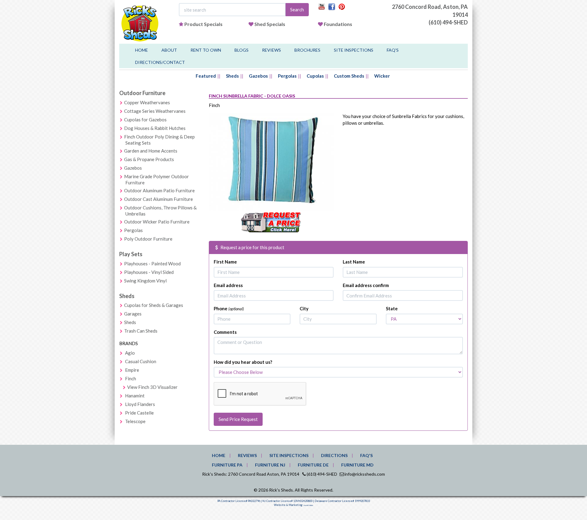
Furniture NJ (270, 464)
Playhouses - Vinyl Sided (149, 272)
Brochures (307, 50)
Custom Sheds (349, 76)
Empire (132, 370)
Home (141, 50)
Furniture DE (313, 464)
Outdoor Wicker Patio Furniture (157, 221)
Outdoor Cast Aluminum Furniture (158, 199)
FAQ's (393, 50)
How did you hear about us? (243, 362)
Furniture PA (227, 464)
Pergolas (287, 76)
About (169, 50)
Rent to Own (205, 50)
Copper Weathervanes (147, 102)
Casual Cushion (140, 361)
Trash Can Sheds (140, 331)
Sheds (232, 76)
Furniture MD (357, 464)
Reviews (271, 50)
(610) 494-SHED (448, 22)
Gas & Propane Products (149, 159)
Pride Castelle (139, 412)
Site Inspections (353, 50)
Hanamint (135, 395)
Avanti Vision (308, 505)
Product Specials (203, 24)
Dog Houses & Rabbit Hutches (155, 128)
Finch (130, 378)
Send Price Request (238, 419)
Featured (206, 76)
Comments (225, 332)
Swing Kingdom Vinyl (145, 280)
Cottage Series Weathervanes (155, 111)
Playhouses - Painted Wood (152, 263)
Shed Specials (269, 24)
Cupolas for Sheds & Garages (153, 305)
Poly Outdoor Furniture (148, 239)
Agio (130, 353)
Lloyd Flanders (140, 404)
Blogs (241, 50)
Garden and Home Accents (150, 150)
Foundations (338, 24)
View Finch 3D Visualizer (152, 387)
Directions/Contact (160, 62)
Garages (133, 313)
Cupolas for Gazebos (145, 119)
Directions (334, 455)
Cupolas (315, 76)
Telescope (135, 421)
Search (297, 9)
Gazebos (258, 76)
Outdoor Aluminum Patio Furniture (159, 190)
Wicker (382, 76)
